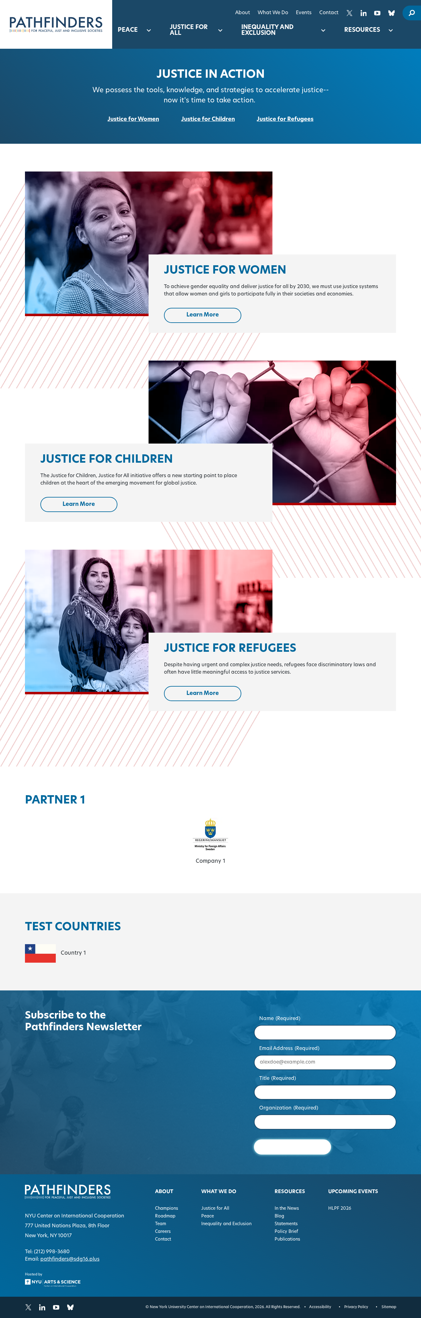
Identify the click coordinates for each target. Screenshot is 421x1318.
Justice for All (189, 30)
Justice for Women (133, 119)
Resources (362, 30)
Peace (128, 30)
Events (304, 12)
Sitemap (389, 1307)
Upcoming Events (353, 1191)
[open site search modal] (412, 13)
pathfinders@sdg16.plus (70, 1259)
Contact (328, 12)
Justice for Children (208, 119)
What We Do (273, 12)
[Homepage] (56, 24)
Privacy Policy (356, 1307)
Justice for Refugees (285, 119)
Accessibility (320, 1307)
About (242, 12)
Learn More (213, 316)
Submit (292, 1147)
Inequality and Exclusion (267, 30)
